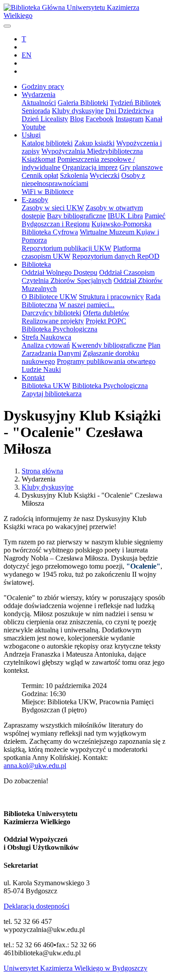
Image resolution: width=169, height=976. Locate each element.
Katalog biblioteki (47, 143)
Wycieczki (104, 175)
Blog (77, 119)
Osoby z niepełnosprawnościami (83, 179)
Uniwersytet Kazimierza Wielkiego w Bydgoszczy (75, 968)
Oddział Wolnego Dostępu (59, 272)
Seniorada (36, 111)
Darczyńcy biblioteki (51, 313)
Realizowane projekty (53, 321)
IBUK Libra (125, 216)
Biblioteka (36, 264)
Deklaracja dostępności (36, 906)
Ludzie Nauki (41, 369)
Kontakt (33, 377)
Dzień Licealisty (45, 119)
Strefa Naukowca (46, 337)
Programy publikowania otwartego (106, 361)
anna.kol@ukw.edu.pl (35, 765)
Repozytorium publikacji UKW (66, 248)
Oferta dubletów (106, 313)
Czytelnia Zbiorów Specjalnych (67, 280)
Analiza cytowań (46, 345)
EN (27, 55)
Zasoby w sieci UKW (53, 208)
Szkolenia (74, 175)
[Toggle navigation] (7, 26)
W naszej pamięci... (86, 305)
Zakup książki (94, 143)
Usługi (31, 135)
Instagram (129, 119)
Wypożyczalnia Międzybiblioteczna (92, 151)
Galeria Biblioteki (83, 102)
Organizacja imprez (90, 167)
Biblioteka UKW (46, 385)
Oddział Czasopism (127, 272)
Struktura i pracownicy (111, 296)
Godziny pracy (43, 86)
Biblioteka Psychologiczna (59, 329)
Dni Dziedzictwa (129, 111)
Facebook (100, 119)
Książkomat (38, 159)
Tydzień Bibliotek (135, 102)
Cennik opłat (40, 175)
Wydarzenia (38, 94)
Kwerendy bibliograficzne (109, 345)
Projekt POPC (106, 321)
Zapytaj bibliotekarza (52, 393)
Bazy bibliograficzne (76, 216)
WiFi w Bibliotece (47, 191)
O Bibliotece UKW (49, 296)
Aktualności (39, 102)
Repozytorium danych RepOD (116, 256)
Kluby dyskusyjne (78, 111)
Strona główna (42, 471)
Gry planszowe (141, 167)
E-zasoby (35, 199)
